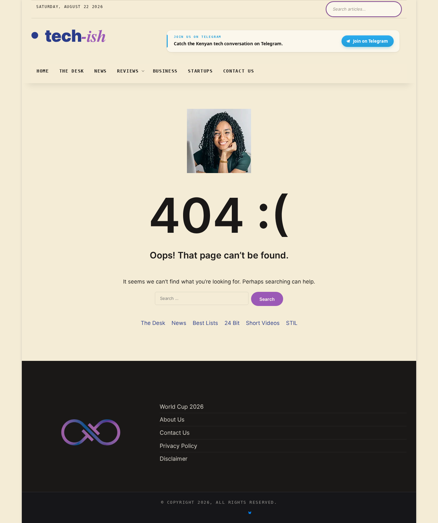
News (100, 71)
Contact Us (238, 71)
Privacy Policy (178, 445)
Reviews (128, 71)
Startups (200, 71)
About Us (172, 419)
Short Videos (263, 323)
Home (43, 71)
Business (165, 71)
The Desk (71, 71)
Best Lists (205, 323)
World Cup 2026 (182, 406)
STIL (292, 323)
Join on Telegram (370, 41)
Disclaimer (174, 458)
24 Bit (232, 323)
